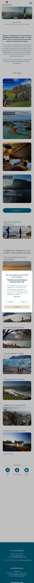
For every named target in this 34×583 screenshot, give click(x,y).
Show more (17, 296)
